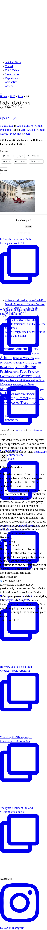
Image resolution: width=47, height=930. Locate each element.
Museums (6, 129)
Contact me (12, 420)
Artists (31, 129)
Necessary (9, 541)
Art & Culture (13, 62)
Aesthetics (11, 82)
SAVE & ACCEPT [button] (9, 620)
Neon (27, 133)
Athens (9, 86)
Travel (9, 66)
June (20, 96)
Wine (36, 403)
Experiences (12, 78)
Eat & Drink (12, 70)
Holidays (31, 380)
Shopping (7, 397)
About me (11, 423)
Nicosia (34, 389)
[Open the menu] (1, 93)
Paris (3, 393)
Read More (40, 451)
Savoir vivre (12, 74)
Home (3, 96)
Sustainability (33, 398)
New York (26, 389)
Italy (10, 385)
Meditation (29, 385)
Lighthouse (20, 385)
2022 (12, 96)
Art (23, 129)
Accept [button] (11, 451)
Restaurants (29, 393)
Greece (4, 133)
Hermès (14, 380)
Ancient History (27, 349)
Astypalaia (35, 354)
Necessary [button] (6, 537)
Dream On (8, 119)
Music (19, 389)
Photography (15, 393)
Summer (22, 398)
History (22, 381)
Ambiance (7, 349)
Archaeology (6, 353)
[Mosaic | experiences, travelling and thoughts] (23, 56)
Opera (41, 389)
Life (14, 385)
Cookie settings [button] (24, 451)
